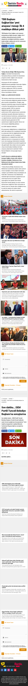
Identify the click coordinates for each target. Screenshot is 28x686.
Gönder (19, 46)
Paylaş (5, 46)
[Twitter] (5, 670)
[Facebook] (2, 670)
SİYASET (11, 10)
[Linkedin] (12, 670)
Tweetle (12, 46)
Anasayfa (5, 10)
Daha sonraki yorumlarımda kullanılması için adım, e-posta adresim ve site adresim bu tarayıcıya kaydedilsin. (14, 378)
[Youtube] (15, 670)
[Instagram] (8, 670)
